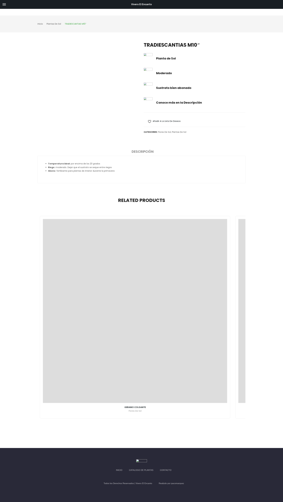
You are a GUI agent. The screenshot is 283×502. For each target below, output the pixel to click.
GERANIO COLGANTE (135, 407)
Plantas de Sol (179, 132)
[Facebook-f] (138, 476)
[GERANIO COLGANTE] (135, 311)
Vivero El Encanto (141, 4)
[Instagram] (144, 476)
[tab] (143, 152)
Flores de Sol (164, 132)
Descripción (143, 151)
